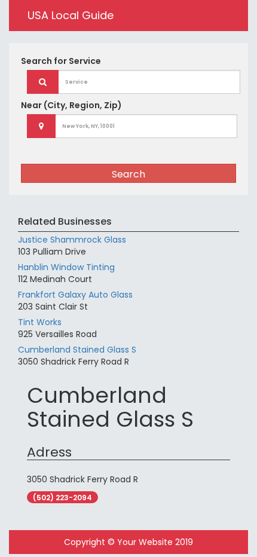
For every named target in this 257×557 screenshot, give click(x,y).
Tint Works (40, 322)
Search (128, 174)
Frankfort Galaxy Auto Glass (75, 295)
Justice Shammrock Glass (72, 240)
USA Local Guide (70, 15)
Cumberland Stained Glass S (77, 350)
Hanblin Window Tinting (66, 267)
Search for (61, 61)
